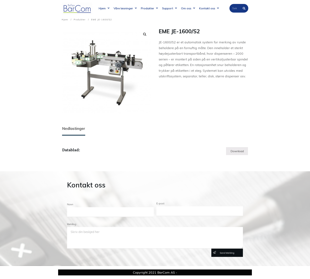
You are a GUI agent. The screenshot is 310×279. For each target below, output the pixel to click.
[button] (145, 34)
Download (237, 151)
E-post (160, 203)
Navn (70, 204)
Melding (71, 224)
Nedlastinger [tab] (73, 128)
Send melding (227, 252)
